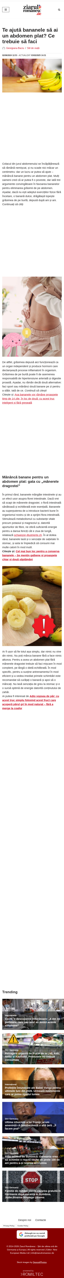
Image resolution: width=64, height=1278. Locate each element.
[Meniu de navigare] (5, 9)
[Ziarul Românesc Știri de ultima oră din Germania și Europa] (32, 9)
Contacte (40, 1220)
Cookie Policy (22, 1226)
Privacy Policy (8, 1226)
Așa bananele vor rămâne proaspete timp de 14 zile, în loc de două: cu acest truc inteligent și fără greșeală (30, 398)
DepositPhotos (40, 1262)
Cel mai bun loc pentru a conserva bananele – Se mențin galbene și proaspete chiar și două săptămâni (30, 555)
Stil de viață (33, 48)
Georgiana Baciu (15, 48)
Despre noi (24, 1220)
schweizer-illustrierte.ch (28, 535)
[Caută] (59, 10)
